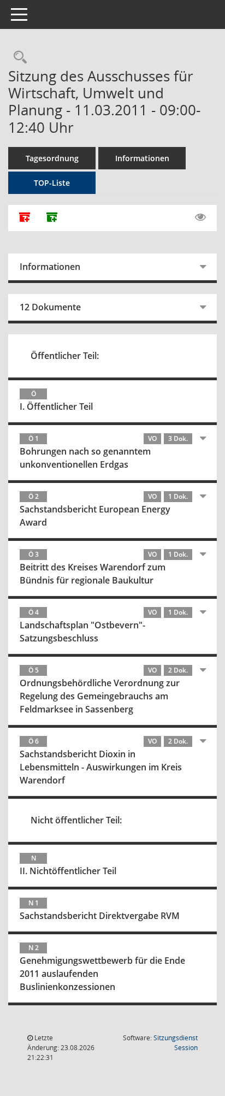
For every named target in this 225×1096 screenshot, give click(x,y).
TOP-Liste (52, 183)
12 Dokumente (50, 307)
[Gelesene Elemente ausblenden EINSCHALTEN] (200, 217)
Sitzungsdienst (175, 1042)
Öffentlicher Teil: (65, 356)
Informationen (142, 158)
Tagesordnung (52, 158)
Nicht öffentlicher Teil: (76, 820)
